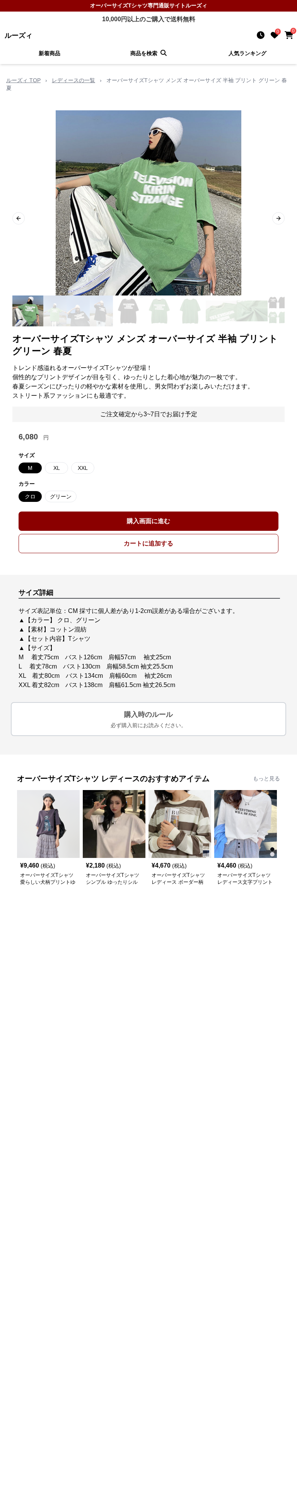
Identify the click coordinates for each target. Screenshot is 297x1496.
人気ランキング (247, 53)
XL (56, 468)
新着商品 (49, 53)
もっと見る (266, 778)
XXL (83, 468)
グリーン (61, 496)
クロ (30, 496)
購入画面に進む (148, 521)
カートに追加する (148, 543)
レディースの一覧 (73, 80)
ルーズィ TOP (23, 80)
